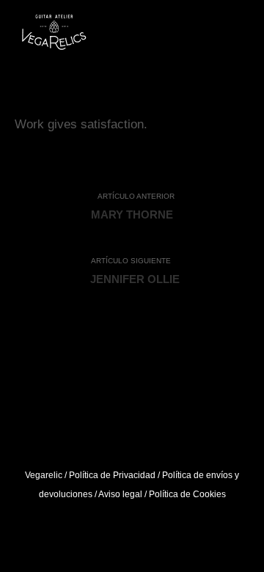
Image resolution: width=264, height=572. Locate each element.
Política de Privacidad (112, 475)
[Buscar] (210, 35)
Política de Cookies (187, 494)
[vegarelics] (54, 35)
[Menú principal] (236, 35)
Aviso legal (120, 494)
